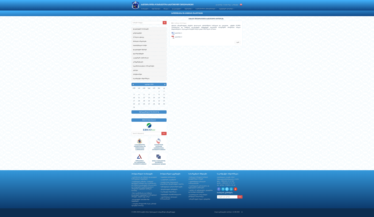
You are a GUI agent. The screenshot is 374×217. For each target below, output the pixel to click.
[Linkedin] (231, 189)
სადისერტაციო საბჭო (140, 45)
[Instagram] (223, 189)
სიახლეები (144, 8)
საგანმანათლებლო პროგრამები (143, 66)
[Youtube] (235, 189)
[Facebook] (219, 189)
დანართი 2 (178, 37)
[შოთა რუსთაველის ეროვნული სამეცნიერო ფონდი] (158, 159)
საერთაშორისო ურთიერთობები (206, 8)
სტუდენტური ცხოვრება (226, 8)
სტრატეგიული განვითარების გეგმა (172, 186)
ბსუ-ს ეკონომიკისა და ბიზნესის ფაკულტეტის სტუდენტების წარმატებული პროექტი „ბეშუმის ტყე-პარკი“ (144, 195)
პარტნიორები (137, 74)
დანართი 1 (178, 33)
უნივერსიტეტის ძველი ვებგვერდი (199, 199)
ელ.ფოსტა (219, 4)
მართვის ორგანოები (139, 41)
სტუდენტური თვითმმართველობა (171, 194)
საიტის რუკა (227, 4)
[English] (241, 4)
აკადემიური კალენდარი (168, 179)
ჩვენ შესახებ (156, 8)
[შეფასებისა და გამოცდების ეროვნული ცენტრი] (139, 159)
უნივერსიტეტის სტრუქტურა (169, 189)
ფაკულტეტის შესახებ (140, 49)
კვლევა (135, 70)
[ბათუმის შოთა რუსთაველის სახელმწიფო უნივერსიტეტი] (135, 5)
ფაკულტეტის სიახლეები (141, 29)
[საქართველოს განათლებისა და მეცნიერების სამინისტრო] (139, 144)
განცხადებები (137, 33)
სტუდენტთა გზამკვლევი (168, 177)
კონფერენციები (138, 62)
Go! (164, 133)
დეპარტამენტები (138, 53)
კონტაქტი (235, 4)
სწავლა (166, 8)
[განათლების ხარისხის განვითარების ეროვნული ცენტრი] (158, 144)
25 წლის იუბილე (138, 37)
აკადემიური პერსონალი (141, 58)
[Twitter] (227, 189)
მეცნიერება (188, 8)
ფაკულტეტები (176, 8)
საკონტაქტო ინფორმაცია (141, 78)
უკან (237, 42)
